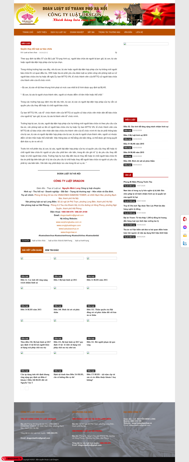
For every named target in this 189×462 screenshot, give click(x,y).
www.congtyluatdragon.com (69, 225)
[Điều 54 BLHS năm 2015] (36, 297)
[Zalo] (185, 243)
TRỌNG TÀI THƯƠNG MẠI (109, 32)
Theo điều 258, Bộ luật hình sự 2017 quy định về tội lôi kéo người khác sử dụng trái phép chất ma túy (36, 345)
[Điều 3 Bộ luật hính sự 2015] (69, 267)
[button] (165, 32)
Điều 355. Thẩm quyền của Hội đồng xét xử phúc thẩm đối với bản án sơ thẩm (101, 312)
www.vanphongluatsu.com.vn (68, 222)
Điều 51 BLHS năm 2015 (97, 280)
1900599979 (13, 458)
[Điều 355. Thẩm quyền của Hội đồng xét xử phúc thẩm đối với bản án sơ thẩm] (102, 297)
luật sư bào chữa (38, 240)
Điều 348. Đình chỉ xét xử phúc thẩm (139, 161)
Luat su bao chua (30, 52)
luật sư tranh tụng (82, 240)
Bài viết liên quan (32, 250)
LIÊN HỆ (139, 32)
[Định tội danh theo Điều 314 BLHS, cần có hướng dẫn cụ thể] (69, 361)
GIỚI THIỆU (42, 32)
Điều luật (26, 43)
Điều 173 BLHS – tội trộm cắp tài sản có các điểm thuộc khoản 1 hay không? (101, 377)
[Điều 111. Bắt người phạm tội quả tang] (102, 329)
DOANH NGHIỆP (77, 32)
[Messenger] (185, 227)
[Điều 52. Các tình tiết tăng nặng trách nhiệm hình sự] (36, 267)
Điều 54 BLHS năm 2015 (31, 310)
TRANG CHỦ (28, 32)
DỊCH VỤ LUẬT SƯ (58, 32)
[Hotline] (185, 219)
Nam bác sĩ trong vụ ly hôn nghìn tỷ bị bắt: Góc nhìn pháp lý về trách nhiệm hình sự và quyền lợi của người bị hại (145, 193)
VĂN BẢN (128, 32)
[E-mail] (185, 235)
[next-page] (27, 388)
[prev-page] (22, 388)
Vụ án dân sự (129, 185)
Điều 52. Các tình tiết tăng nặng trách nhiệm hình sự (146, 126)
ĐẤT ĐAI (91, 32)
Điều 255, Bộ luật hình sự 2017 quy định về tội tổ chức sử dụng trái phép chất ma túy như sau (68, 345)
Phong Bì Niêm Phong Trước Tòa (138, 181)
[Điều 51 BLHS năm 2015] (102, 267)
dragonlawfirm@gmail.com (72, 215)
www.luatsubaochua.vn (69, 228)
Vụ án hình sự (129, 201)
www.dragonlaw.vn (69, 232)
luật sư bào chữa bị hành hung (60, 240)
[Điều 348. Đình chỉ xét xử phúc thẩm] (69, 297)
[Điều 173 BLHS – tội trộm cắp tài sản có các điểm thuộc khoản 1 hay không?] (102, 361)
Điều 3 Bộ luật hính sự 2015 (65, 280)
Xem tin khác (52, 250)
